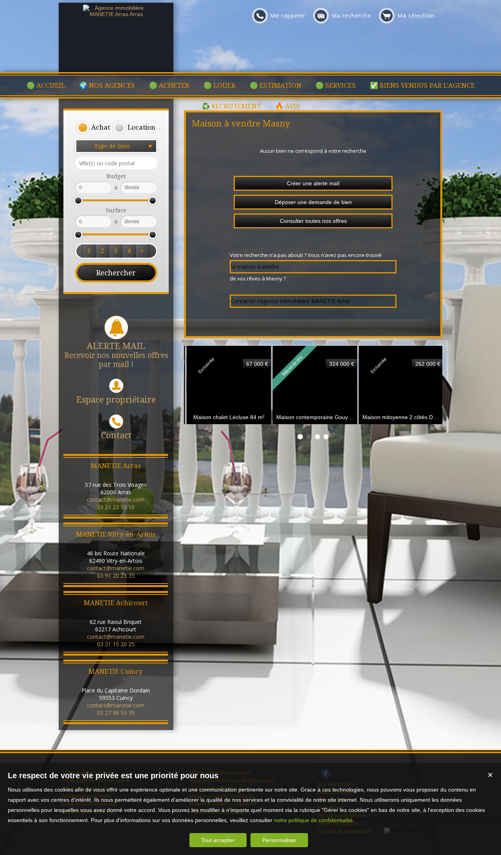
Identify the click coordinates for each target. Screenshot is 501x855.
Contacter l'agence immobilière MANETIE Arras (290, 301)
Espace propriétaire (116, 400)
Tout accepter (218, 840)
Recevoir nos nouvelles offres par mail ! (116, 355)
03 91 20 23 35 (116, 575)
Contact (116, 435)
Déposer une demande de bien (313, 202)
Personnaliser (279, 840)
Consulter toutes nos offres (313, 221)
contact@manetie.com (115, 499)
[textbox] (116, 163)
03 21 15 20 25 (116, 644)
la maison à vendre (255, 266)
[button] (93, 127)
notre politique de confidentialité (313, 820)
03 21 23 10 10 (116, 507)
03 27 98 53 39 (116, 712)
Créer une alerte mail (313, 183)
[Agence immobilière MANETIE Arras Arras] (116, 14)
